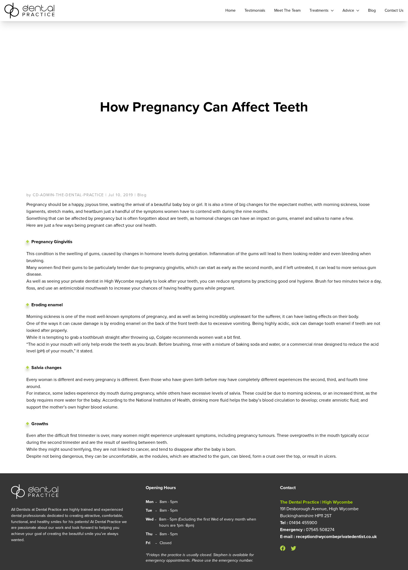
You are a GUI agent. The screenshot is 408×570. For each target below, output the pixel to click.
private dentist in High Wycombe (102, 281)
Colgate (164, 337)
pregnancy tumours (255, 435)
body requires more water (51, 400)
